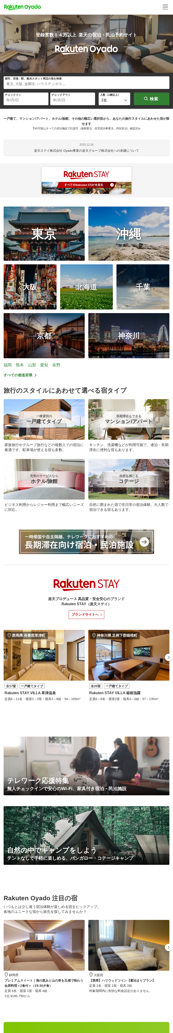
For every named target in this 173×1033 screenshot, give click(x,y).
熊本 (20, 365)
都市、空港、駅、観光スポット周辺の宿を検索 (33, 78)
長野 (56, 365)
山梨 (32, 365)
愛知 (44, 365)
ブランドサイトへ (85, 614)
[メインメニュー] (165, 7)
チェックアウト (61, 94)
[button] (4, 657)
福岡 (8, 365)
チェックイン (13, 94)
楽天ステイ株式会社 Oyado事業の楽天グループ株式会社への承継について (86, 150)
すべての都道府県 (18, 375)
